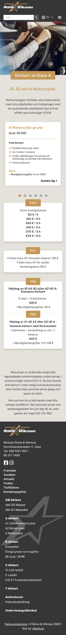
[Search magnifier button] (36, 17)
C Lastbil (11, 575)
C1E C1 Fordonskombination (23, 580)
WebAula (38, 628)
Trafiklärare (11, 487)
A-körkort (11, 518)
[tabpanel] (33, 153)
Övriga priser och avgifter (22, 551)
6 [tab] (46, 195)
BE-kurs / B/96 (15, 556)
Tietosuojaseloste (15, 624)
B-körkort (11, 541)
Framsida (10, 470)
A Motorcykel (14, 533)
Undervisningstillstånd (21, 610)
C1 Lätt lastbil (14, 570)
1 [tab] (20, 195)
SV (47, 17)
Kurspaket (12, 546)
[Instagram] (11, 462)
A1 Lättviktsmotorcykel (20, 523)
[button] (59, 17)
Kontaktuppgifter (15, 491)
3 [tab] (30, 195)
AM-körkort (13, 500)
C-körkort (11, 565)
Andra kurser (14, 597)
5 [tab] (41, 195)
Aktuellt (9, 479)
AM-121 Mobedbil (16, 510)
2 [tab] (25, 195)
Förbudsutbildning (17, 602)
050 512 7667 (43, 413)
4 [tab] (35, 195)
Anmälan (9, 474)
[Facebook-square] (6, 462)
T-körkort (11, 588)
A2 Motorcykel (15, 528)
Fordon (8, 483)
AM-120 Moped (15, 505)
